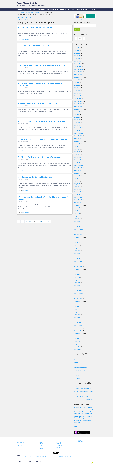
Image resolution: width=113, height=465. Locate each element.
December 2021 (78, 197)
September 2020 (78, 237)
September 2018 (78, 301)
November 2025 (78, 71)
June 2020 (77, 245)
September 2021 (78, 205)
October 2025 (78, 74)
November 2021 (78, 200)
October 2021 (78, 202)
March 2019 (77, 285)
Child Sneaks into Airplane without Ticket (35, 45)
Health (34, 9)
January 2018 (77, 322)
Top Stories (93, 9)
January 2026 (77, 66)
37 (41, 221)
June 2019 (77, 277)
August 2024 (77, 112)
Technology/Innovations (82, 9)
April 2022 (77, 186)
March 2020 (77, 253)
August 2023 (77, 144)
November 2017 (78, 328)
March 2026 (77, 61)
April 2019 (77, 282)
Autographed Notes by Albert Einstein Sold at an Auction (41, 65)
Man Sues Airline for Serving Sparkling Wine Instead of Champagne (40, 84)
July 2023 (76, 146)
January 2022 (77, 194)
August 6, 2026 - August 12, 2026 (83, 394)
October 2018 (78, 298)
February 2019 (78, 288)
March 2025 (77, 93)
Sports (73, 9)
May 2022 (77, 184)
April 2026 (77, 58)
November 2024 (78, 103)
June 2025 (77, 85)
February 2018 (78, 320)
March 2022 (77, 189)
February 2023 (78, 160)
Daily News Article (27, 3)
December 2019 (78, 261)
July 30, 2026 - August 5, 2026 (82, 396)
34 (30, 221)
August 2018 (77, 304)
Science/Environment (65, 9)
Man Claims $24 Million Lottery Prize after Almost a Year (41, 121)
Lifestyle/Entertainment (52, 9)
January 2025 (77, 98)
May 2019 (77, 280)
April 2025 (77, 90)
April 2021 (77, 218)
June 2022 (77, 181)
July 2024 (76, 114)
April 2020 (77, 250)
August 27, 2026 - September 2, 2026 (84, 386)
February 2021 (78, 224)
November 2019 (78, 264)
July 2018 (76, 306)
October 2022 (78, 170)
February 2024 (78, 128)
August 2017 (77, 336)
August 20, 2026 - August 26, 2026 (83, 388)
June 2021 (77, 213)
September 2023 (78, 141)
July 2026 (76, 50)
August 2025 (77, 79)
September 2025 (78, 77)
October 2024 (78, 106)
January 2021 (77, 226)
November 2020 (78, 232)
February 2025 (78, 96)
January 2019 (77, 290)
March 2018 (77, 317)
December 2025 (78, 69)
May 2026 (77, 55)
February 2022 (78, 192)
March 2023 (77, 157)
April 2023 (77, 154)
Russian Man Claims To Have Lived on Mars (35, 27)
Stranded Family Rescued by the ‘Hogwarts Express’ (39, 103)
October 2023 (78, 138)
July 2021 (76, 210)
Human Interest (41, 9)
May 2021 (77, 216)
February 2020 (78, 256)
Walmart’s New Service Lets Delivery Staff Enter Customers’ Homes (43, 198)
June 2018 (77, 309)
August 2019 (77, 272)
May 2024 (77, 119)
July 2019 (76, 274)
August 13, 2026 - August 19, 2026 (83, 391)
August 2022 (77, 176)
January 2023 (77, 162)
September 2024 (78, 109)
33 (26, 221)
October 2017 (78, 330)
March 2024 (77, 125)
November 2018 (78, 296)
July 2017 (76, 338)
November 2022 (78, 168)
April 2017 (77, 346)
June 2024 (77, 117)
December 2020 (78, 229)
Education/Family (27, 9)
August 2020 (77, 240)
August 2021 (77, 208)
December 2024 (78, 101)
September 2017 (78, 333)
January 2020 (77, 258)
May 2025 (77, 87)
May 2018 (77, 312)
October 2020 (78, 234)
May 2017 (77, 344)
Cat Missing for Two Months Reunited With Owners (39, 157)
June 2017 (77, 341)
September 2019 (78, 269)
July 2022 (76, 178)
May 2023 (77, 151)
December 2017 (78, 325)
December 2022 (78, 165)
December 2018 (78, 293)
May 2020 (77, 248)
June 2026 (77, 53)
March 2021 (77, 221)
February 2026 (78, 63)
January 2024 (77, 130)
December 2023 (78, 133)
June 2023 (77, 149)
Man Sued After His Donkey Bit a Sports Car (36, 177)
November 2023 (78, 135)
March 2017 (77, 349)
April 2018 (77, 314)
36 (37, 221)
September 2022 (78, 173)
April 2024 (77, 122)
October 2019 (78, 266)
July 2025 (76, 82)
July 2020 (76, 242)
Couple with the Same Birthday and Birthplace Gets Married (42, 139)
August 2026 (77, 47)
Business (19, 9)
